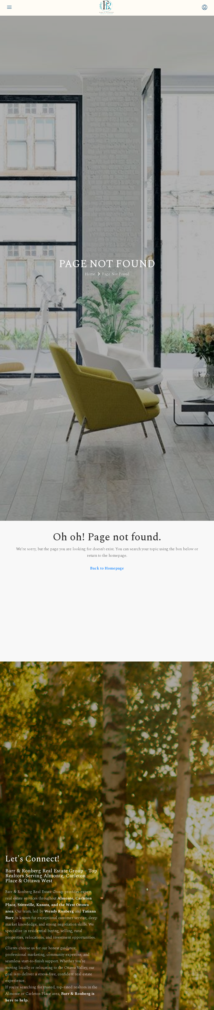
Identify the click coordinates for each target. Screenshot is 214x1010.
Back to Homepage (107, 568)
